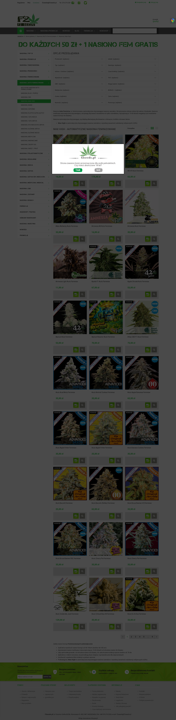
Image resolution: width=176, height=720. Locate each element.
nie (99, 170)
